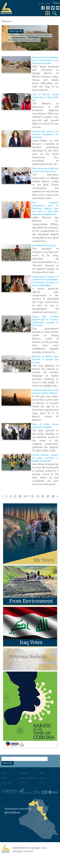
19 (25, 496)
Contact (42, 778)
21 (33, 496)
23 (43, 496)
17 (15, 496)
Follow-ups (6, 783)
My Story (24, 773)
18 (20, 496)
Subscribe (7, 763)
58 (53, 496)
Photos (23, 783)
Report (4, 778)
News (4, 773)
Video (41, 773)
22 (38, 496)
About (41, 783)
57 (48, 496)
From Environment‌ (28, 778)
